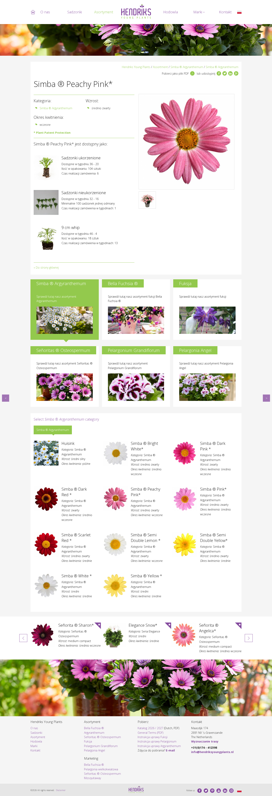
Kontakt (225, 12)
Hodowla (170, 12)
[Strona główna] (136, 11)
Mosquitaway (92, 778)
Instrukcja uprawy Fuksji (152, 737)
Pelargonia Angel (94, 750)
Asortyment (103, 12)
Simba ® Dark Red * (5, 398)
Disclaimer (61, 790)
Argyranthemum (94, 733)
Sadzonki (74, 12)
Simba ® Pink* (266, 398)
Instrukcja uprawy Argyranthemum (159, 746)
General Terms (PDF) (150, 733)
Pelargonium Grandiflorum (101, 746)
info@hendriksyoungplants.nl (212, 752)
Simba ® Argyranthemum (186, 67)
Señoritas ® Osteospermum (102, 737)
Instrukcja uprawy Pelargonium (157, 741)
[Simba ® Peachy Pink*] (239, 12)
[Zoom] (186, 141)
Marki (197, 12)
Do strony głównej (47, 267)
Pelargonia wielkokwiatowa (101, 769)
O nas (45, 12)
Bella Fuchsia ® (94, 728)
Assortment (160, 67)
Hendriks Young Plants (136, 67)
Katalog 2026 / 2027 (150, 728)
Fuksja (88, 741)
